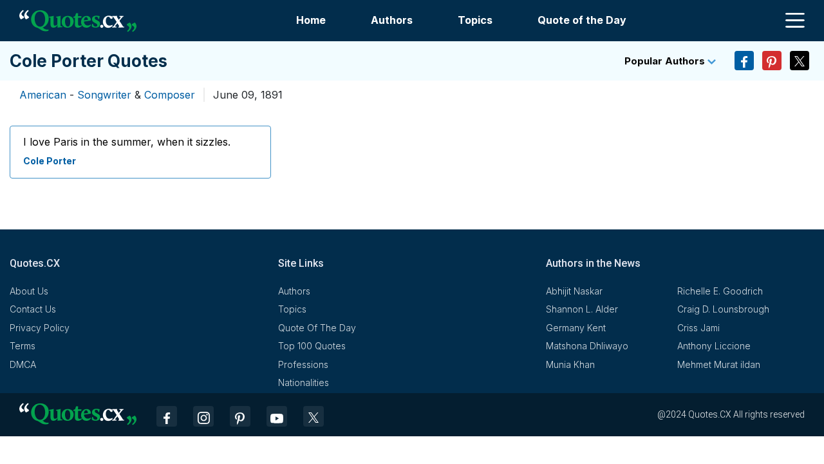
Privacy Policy (40, 327)
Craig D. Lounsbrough (723, 309)
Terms (22, 345)
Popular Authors (665, 61)
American (42, 94)
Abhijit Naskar (574, 290)
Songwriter (104, 94)
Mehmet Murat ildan (718, 364)
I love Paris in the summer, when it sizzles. (126, 141)
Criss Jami (698, 327)
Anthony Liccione (714, 345)
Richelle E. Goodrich (720, 290)
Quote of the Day (582, 20)
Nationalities (303, 382)
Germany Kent (576, 327)
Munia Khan (570, 364)
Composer (169, 94)
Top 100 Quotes (312, 345)
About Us (29, 290)
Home (311, 20)
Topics (475, 20)
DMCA (23, 364)
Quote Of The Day (317, 327)
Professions (303, 364)
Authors (392, 20)
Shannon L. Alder (582, 309)
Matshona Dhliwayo (587, 345)
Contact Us (33, 309)
